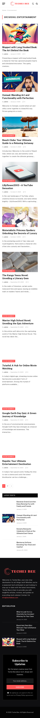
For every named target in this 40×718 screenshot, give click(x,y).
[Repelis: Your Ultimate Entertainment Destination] (20, 448)
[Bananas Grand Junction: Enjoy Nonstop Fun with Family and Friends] (8, 504)
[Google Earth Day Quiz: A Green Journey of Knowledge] (20, 400)
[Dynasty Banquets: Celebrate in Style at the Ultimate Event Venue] (8, 532)
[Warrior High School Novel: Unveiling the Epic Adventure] (20, 307)
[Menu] (3, 3)
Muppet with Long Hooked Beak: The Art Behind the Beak (26, 641)
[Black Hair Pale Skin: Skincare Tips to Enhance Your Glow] (8, 628)
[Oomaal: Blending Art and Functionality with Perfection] (20, 82)
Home (4, 10)
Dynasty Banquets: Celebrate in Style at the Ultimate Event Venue (26, 531)
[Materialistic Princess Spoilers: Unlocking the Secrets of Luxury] (20, 217)
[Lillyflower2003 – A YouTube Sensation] (20, 172)
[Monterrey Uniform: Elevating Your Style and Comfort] (8, 545)
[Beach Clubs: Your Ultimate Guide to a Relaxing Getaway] (20, 127)
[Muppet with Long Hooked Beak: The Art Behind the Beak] (20, 34)
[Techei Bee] (20, 3)
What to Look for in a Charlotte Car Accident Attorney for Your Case (25, 614)
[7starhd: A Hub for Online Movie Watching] (20, 352)
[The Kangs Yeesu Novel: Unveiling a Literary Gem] (20, 262)
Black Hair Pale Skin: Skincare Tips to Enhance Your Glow (26, 628)
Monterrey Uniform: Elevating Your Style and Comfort (26, 545)
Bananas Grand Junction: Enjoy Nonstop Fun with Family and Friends (26, 504)
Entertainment (8, 42)
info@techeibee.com (10, 598)
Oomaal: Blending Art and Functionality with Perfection (27, 517)
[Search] (36, 3)
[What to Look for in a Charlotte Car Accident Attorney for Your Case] (8, 615)
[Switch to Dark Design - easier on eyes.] (33, 4)
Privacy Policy (20, 695)
